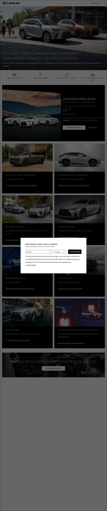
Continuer (74, 252)
